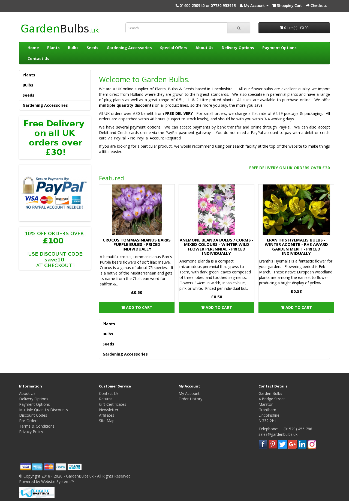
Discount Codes (33, 415)
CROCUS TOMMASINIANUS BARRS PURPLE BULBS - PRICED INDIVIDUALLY (137, 244)
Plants (53, 47)
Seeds (92, 47)
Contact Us (38, 58)
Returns (106, 398)
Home (33, 47)
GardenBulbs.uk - (81, 476)
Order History (190, 398)
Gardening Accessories (129, 47)
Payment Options (279, 47)
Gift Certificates (112, 404)
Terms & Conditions (37, 426)
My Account (189, 393)
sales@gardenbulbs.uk (277, 434)
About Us (204, 47)
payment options (145, 127)
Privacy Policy (31, 431)
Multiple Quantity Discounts (43, 409)
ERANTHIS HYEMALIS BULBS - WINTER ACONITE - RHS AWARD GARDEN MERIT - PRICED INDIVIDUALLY (296, 246)
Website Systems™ (57, 481)
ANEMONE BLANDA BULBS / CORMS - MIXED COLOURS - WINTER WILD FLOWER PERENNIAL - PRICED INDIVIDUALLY (217, 246)
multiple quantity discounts (126, 105)
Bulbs (73, 47)
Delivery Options (238, 47)
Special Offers (173, 47)
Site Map (107, 420)
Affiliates (106, 415)
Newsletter (108, 409)
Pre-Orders (28, 420)
